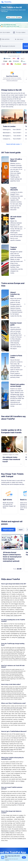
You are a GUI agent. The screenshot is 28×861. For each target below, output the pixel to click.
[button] (26, 33)
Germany (13, 408)
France (20, 408)
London (21, 829)
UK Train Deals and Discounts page (11, 722)
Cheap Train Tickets (12, 629)
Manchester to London (8, 845)
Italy (18, 406)
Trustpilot (4, 436)
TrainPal (6, 640)
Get (24, 857)
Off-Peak (15, 109)
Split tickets (7, 514)
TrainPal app (21, 651)
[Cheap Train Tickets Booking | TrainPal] (6, 2)
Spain (21, 406)
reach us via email (20, 817)
